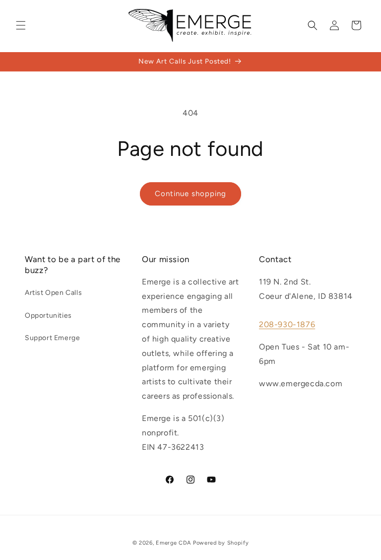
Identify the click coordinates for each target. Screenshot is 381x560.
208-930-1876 (287, 324)
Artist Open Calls (53, 292)
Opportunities (48, 315)
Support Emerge (52, 338)
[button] (21, 25)
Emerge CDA (173, 543)
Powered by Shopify (221, 543)
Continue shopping (190, 193)
